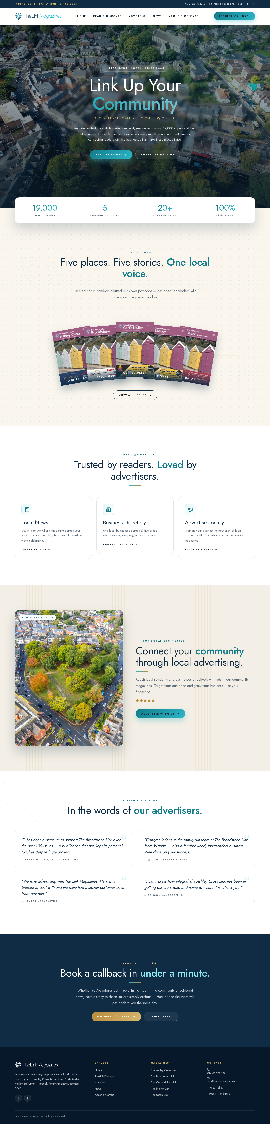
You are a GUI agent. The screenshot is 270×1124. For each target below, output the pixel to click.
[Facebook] (247, 4)
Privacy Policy (215, 1088)
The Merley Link (160, 1089)
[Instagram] (254, 4)
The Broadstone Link (162, 1076)
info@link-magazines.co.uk (227, 4)
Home (81, 16)
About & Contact (184, 16)
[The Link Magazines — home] (38, 16)
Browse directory (118, 544)
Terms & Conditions (218, 1094)
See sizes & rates (199, 549)
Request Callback (234, 16)
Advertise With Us (157, 154)
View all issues (133, 395)
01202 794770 (197, 4)
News (157, 16)
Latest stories (33, 549)
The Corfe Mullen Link (163, 1082)
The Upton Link (159, 1095)
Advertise (137, 16)
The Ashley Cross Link (163, 1070)
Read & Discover (107, 16)
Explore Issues (109, 154)
